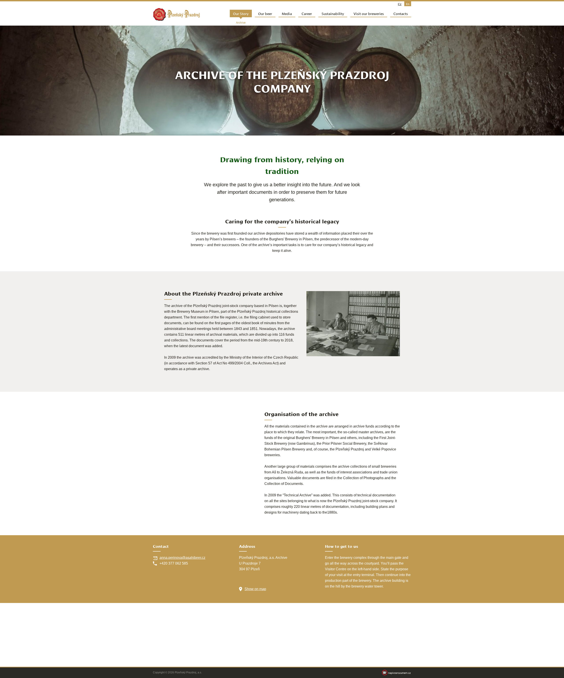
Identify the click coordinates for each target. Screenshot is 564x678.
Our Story (241, 13)
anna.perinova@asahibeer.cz (182, 557)
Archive (241, 22)
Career (307, 13)
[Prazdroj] (176, 14)
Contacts (400, 13)
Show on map (255, 589)
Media (287, 13)
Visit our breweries (369, 13)
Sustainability (333, 13)
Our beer (265, 13)
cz (399, 4)
